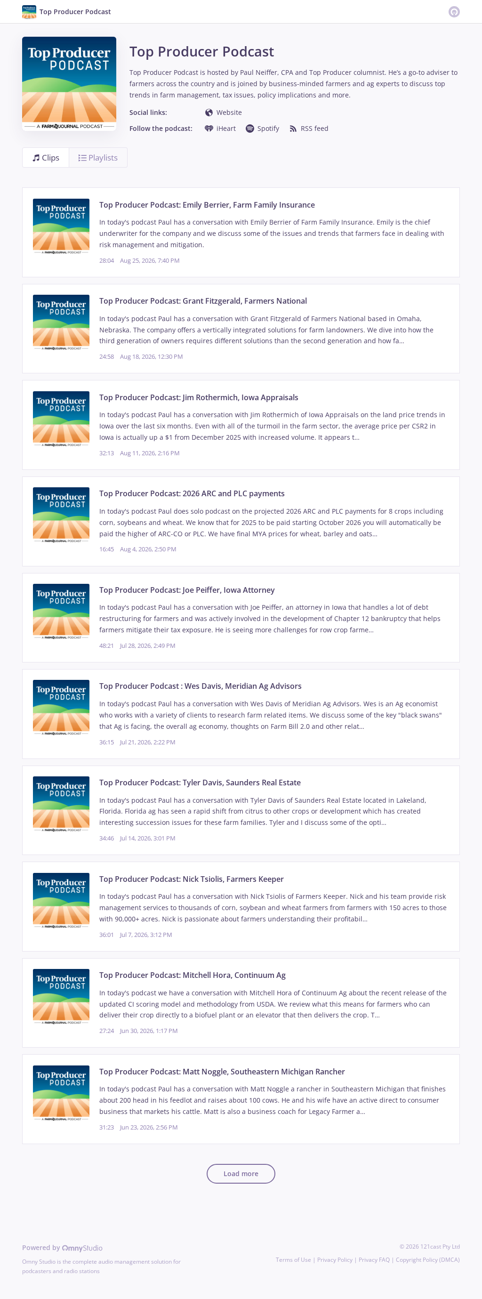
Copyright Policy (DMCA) (428, 1260)
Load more (241, 1173)
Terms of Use (293, 1260)
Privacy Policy (335, 1260)
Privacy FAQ (374, 1260)
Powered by (42, 1247)
